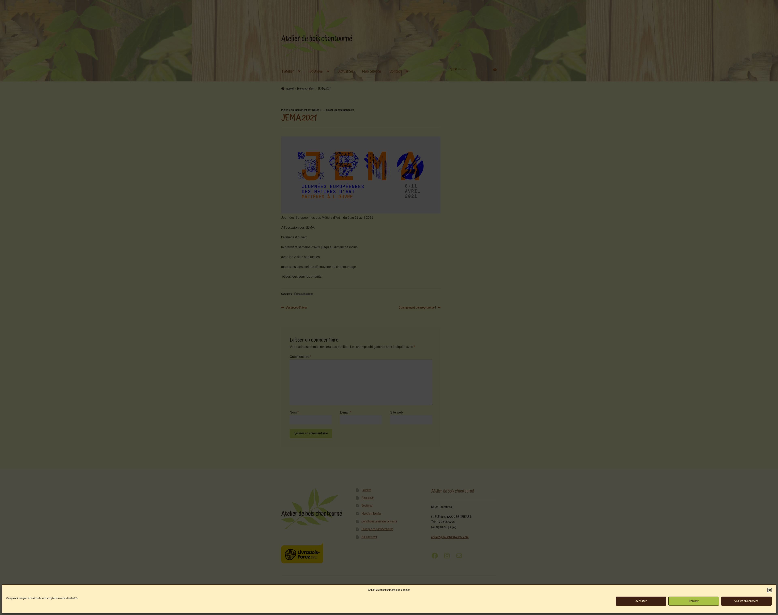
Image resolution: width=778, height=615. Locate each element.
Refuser (694, 601)
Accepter (641, 601)
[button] (770, 590)
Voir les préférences (746, 601)
